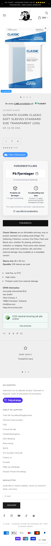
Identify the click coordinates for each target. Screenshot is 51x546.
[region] (25, 356)
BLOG (5, 448)
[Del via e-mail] (21, 333)
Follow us (7, 457)
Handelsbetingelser (11, 434)
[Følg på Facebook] (4, 515)
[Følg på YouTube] (19, 515)
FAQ (5, 424)
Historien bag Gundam (13, 420)
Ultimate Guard (11, 110)
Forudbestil (25, 223)
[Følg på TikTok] (26, 515)
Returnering (8, 443)
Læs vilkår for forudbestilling (27, 211)
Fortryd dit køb (9, 429)
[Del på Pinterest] (17, 333)
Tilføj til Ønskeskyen (17, 155)
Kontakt (6, 462)
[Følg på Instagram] (11, 515)
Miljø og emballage (11, 467)
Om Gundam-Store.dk (12, 453)
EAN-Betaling (9, 438)
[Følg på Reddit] (33, 515)
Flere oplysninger (25, 325)
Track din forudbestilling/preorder (17, 415)
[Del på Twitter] (13, 333)
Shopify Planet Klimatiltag (14, 471)
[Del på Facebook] (9, 333)
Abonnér (11, 505)
